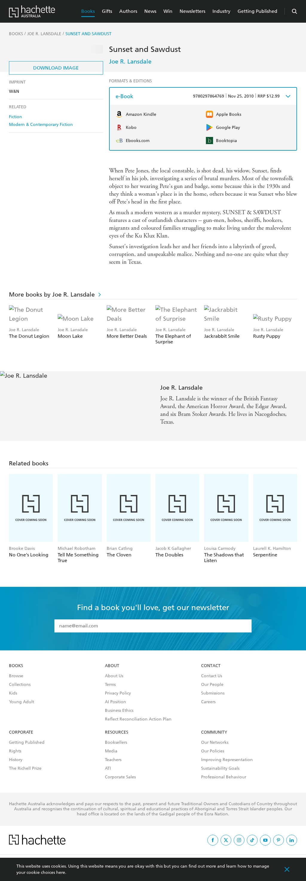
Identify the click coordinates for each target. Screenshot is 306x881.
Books (88, 11)
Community (214, 732)
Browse (16, 676)
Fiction (15, 116)
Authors (128, 11)
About (112, 666)
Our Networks (214, 742)
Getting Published (257, 11)
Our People (212, 685)
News (150, 11)
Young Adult (21, 702)
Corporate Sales (120, 777)
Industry (221, 11)
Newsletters (192, 11)
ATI (108, 768)
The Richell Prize (25, 768)
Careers (208, 702)
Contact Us (211, 676)
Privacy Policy (118, 693)
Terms (110, 685)
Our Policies (212, 751)
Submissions (212, 693)
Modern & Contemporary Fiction (41, 124)
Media (111, 751)
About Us (114, 676)
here (60, 872)
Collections (19, 685)
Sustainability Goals (220, 768)
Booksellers (116, 742)
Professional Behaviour (223, 777)
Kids (13, 693)
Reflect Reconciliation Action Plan (138, 719)
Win (167, 11)
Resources (116, 732)
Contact (211, 666)
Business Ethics (119, 711)
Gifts (107, 11)
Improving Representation (227, 760)
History (15, 760)
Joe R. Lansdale (130, 61)
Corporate (21, 732)
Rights (15, 751)
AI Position (115, 702)
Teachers (113, 760)
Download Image (56, 68)
